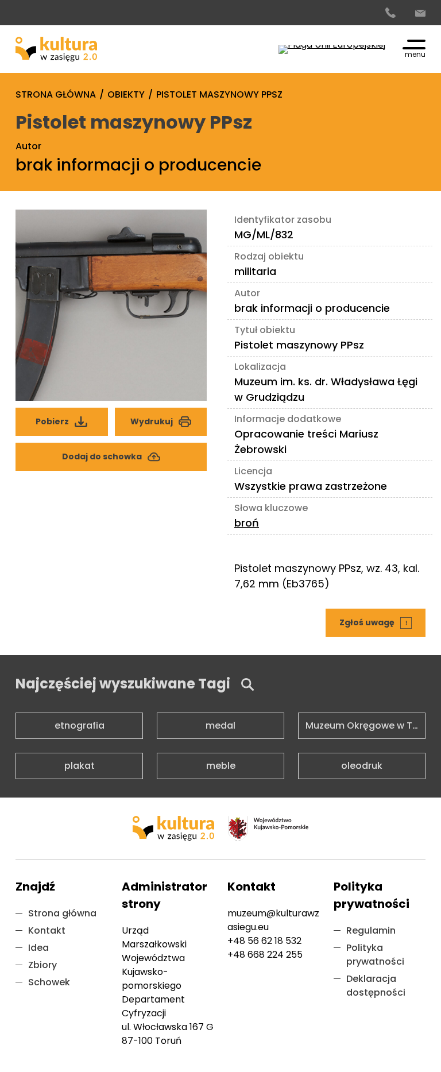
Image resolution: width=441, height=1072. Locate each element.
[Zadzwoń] (390, 13)
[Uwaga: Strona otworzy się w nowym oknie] (331, 49)
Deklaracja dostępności (375, 985)
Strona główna (62, 913)
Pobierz (69, 417)
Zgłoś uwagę (377, 618)
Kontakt (46, 930)
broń (246, 523)
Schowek (49, 982)
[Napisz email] (420, 13)
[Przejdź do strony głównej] (56, 49)
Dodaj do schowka (102, 456)
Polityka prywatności (375, 954)
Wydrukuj (151, 421)
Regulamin (371, 930)
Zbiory (42, 965)
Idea (38, 947)
